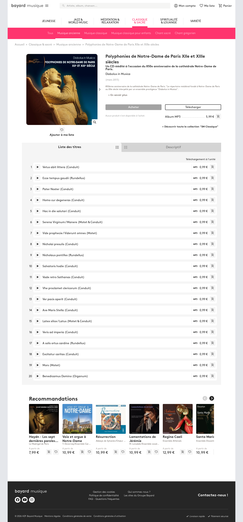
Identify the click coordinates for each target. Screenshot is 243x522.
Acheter (133, 107)
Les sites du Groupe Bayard (139, 495)
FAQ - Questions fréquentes (103, 499)
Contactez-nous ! (213, 495)
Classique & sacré (40, 44)
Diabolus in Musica (117, 74)
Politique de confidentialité (104, 495)
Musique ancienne (68, 44)
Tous (50, 33)
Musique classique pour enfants (131, 33)
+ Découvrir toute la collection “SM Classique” (190, 127)
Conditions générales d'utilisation (110, 516)
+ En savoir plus (117, 95)
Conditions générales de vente (77, 516)
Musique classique (95, 33)
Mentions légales (52, 516)
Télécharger (193, 107)
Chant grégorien (185, 33)
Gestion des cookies (104, 492)
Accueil (19, 44)
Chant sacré (163, 33)
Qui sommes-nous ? (139, 492)
